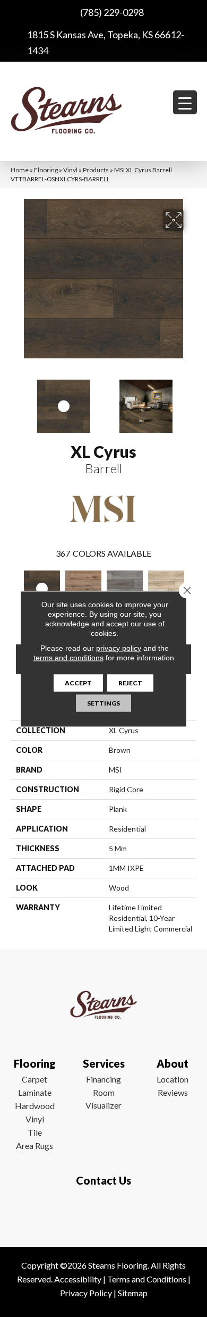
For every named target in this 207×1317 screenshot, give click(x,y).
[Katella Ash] (124, 588)
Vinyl (70, 170)
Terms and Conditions (146, 1279)
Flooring (46, 170)
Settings (103, 703)
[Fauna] (83, 588)
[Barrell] (42, 588)
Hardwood (35, 1106)
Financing (103, 1079)
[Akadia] (166, 588)
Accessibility (77, 1279)
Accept (78, 682)
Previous (16, 401)
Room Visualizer (103, 1098)
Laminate (34, 1092)
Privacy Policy (86, 1293)
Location (172, 1079)
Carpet (34, 1079)
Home (20, 170)
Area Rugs (34, 1145)
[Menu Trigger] (185, 102)
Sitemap (133, 1293)
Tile (35, 1132)
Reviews (173, 1092)
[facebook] (101, 1211)
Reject (130, 682)
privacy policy (118, 647)
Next (191, 401)
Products (96, 170)
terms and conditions (68, 657)
